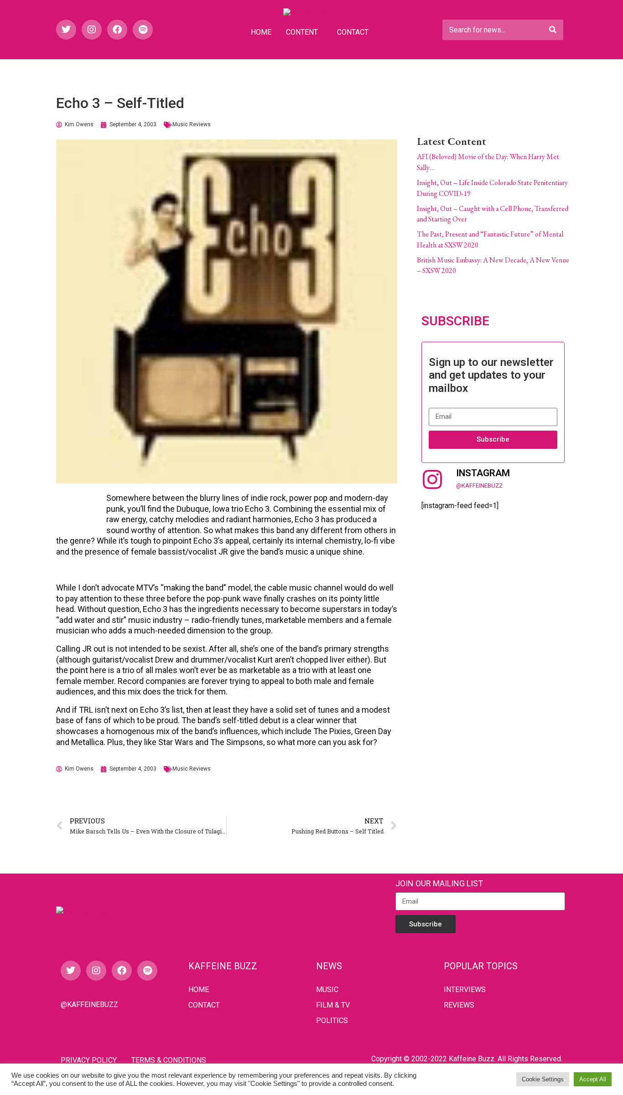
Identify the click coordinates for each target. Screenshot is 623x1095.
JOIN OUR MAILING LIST (439, 883)
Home (261, 32)
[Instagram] (92, 30)
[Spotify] (143, 30)
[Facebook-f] (117, 30)
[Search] (552, 30)
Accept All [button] (592, 1079)
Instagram (483, 473)
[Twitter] (66, 30)
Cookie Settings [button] (543, 1079)
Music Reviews (191, 124)
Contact (353, 32)
